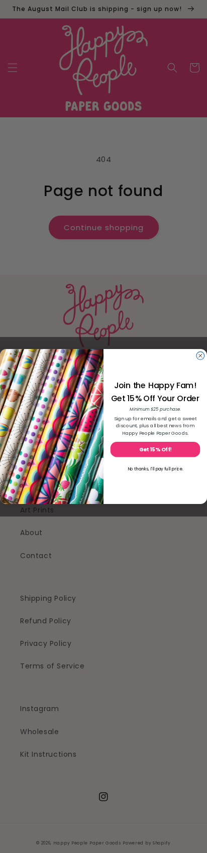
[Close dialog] (200, 356)
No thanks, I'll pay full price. (155, 469)
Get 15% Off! (155, 449)
